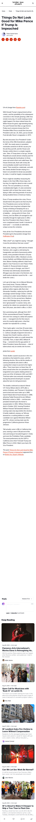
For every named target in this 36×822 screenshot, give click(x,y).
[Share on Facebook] (3, 39)
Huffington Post (8, 236)
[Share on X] (7, 39)
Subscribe (14, 613)
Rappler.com (20, 107)
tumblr (13, 351)
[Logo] (18, 3)
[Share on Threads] (11, 39)
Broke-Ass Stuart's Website (14, 454)
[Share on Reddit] (19, 39)
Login (7, 613)
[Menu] (2, 3)
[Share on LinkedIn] (15, 39)
